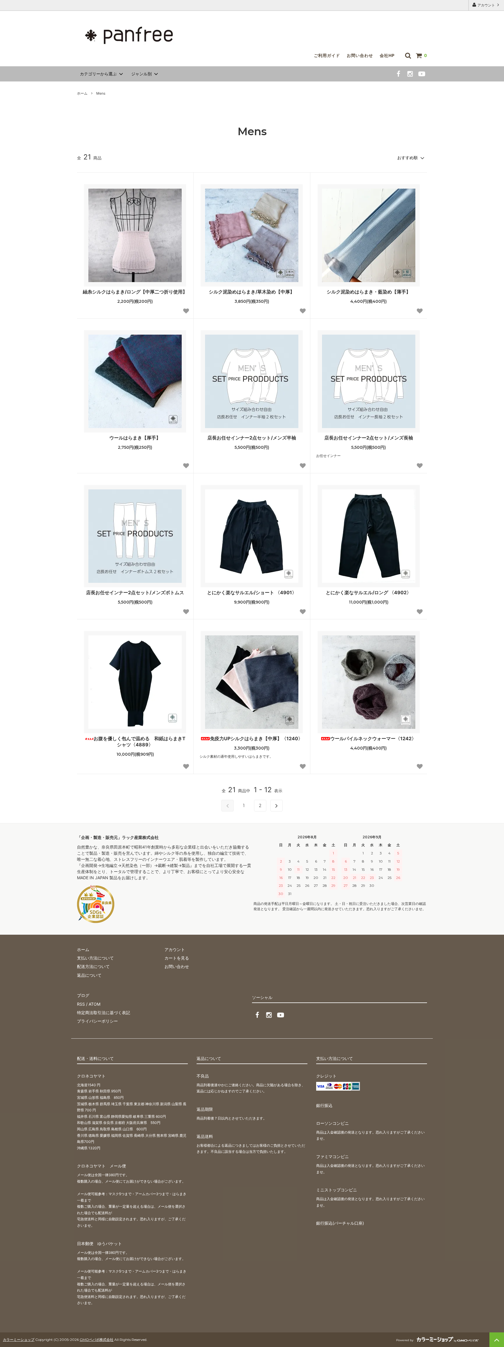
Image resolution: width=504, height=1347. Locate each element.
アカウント (486, 5)
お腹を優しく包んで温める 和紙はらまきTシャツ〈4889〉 (140, 742)
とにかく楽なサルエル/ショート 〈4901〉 (252, 592)
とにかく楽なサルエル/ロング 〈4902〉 (368, 592)
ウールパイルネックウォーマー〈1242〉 (373, 738)
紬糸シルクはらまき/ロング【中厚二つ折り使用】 (135, 292)
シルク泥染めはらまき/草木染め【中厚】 (252, 292)
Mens (100, 93)
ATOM (94, 1004)
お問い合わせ (360, 55)
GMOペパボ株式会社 (96, 1339)
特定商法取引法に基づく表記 (103, 1012)
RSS (81, 1004)
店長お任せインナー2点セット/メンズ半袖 (251, 438)
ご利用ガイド (327, 55)
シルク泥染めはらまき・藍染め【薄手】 (369, 292)
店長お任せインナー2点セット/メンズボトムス (135, 592)
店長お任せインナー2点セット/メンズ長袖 (368, 438)
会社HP (387, 55)
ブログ (83, 995)
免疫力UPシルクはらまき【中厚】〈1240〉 (256, 738)
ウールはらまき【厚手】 (135, 438)
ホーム (82, 93)
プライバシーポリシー (97, 1020)
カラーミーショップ (18, 1339)
